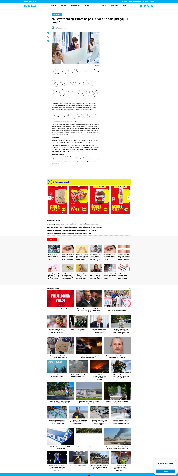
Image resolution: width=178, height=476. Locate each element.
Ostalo (125, 6)
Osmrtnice (124, 1)
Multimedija (114, 6)
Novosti (63, 6)
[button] (128, 198)
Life (95, 6)
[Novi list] (30, 6)
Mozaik (103, 6)
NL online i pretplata (148, 1)
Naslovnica (52, 6)
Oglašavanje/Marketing (135, 1)
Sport (87, 6)
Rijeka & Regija (75, 6)
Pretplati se (165, 471)
